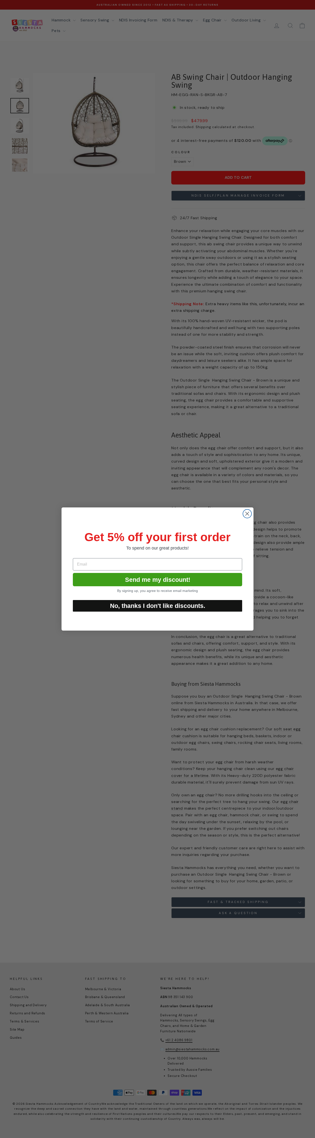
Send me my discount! (157, 579)
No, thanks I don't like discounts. (157, 605)
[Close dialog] (247, 513)
